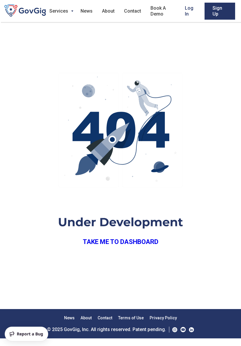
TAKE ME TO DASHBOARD (120, 241)
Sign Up (217, 11)
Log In (189, 11)
